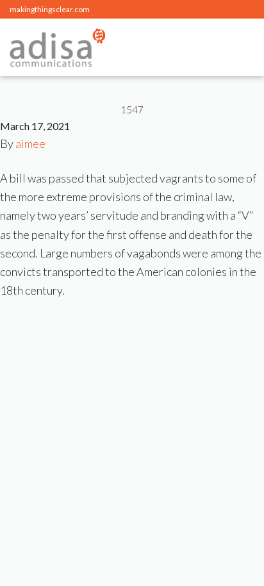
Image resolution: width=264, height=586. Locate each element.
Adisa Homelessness (57, 47)
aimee (30, 143)
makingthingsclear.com (50, 9)
